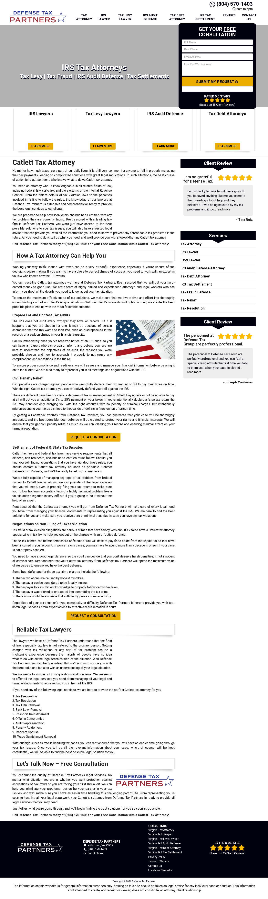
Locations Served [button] (159, 870)
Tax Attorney (84, 17)
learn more (40, 146)
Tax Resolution (192, 308)
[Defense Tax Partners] (40, 847)
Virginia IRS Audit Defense (164, 843)
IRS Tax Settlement (205, 17)
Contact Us (249, 17)
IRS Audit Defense (150, 17)
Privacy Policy (156, 857)
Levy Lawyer (190, 260)
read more (224, 209)
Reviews (229, 15)
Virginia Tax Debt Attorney (164, 847)
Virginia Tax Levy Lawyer (163, 838)
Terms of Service (159, 861)
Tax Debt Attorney (177, 17)
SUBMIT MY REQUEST (215, 81)
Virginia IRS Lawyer (160, 834)
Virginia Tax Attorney (161, 830)
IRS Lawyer (104, 17)
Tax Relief (188, 300)
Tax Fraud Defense (195, 292)
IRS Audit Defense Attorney (202, 268)
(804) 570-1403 (234, 4)
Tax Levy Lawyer (125, 17)
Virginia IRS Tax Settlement (165, 852)
